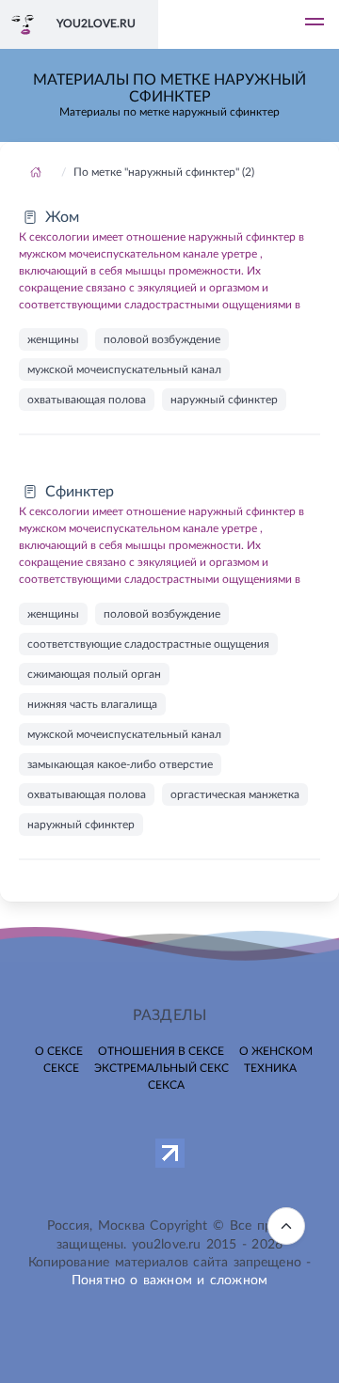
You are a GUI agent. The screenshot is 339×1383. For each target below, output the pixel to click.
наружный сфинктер (224, 399)
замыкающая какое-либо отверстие (120, 764)
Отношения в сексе (161, 1051)
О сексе (59, 1051)
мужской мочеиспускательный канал (124, 369)
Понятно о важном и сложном (169, 1280)
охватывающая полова (86, 399)
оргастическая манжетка (234, 794)
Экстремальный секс (161, 1068)
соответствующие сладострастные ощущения (148, 644)
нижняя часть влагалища (92, 704)
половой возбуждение (162, 339)
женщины (53, 339)
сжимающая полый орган (94, 674)
